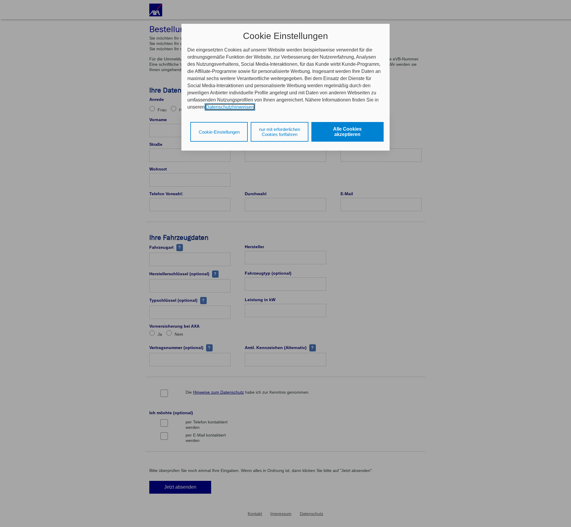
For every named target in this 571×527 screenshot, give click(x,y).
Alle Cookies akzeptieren (347, 131)
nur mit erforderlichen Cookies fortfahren (279, 132)
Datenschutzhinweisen (230, 107)
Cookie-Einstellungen (219, 132)
